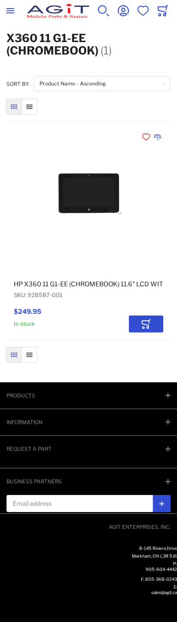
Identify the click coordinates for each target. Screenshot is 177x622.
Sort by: (18, 84)
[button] (147, 137)
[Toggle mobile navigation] (10, 10)
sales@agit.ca (164, 592)
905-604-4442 (161, 569)
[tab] (88, 395)
